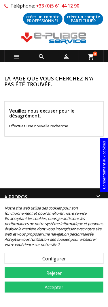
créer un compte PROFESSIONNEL (42, 18)
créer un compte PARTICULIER (83, 18)
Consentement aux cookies (104, 165)
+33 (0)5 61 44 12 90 (57, 6)
